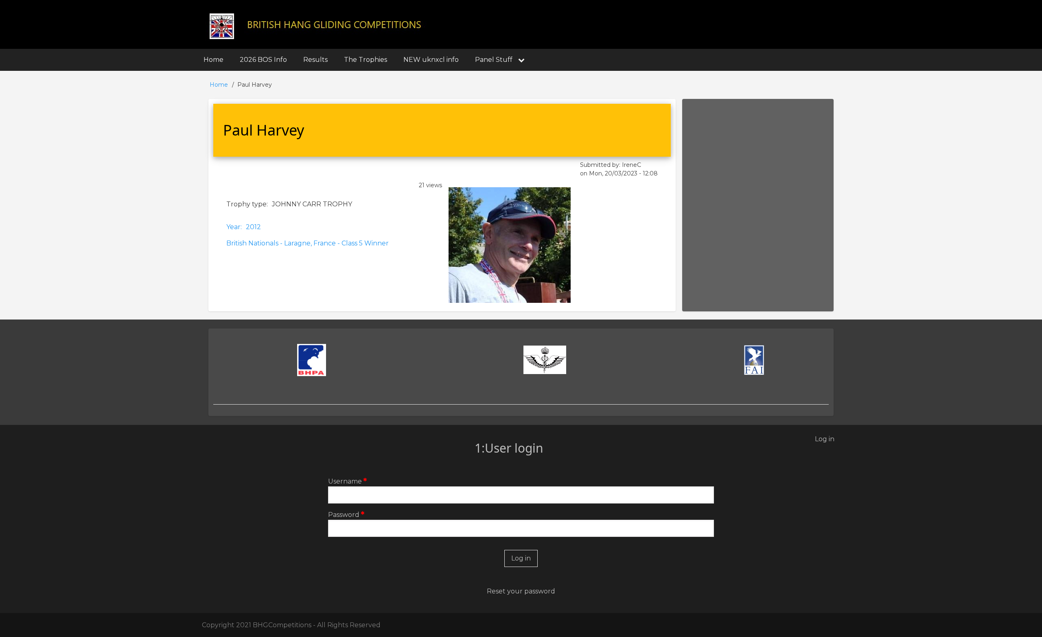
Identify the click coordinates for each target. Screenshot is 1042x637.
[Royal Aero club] (545, 360)
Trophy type (246, 204)
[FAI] (754, 360)
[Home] (316, 25)
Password (343, 515)
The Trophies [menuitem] (365, 59)
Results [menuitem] (315, 59)
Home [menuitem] (213, 59)
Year (233, 227)
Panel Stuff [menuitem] (493, 59)
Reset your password (521, 591)
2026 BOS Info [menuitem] (263, 59)
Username (345, 481)
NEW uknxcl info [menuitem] (431, 59)
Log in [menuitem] (824, 439)
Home (219, 84)
